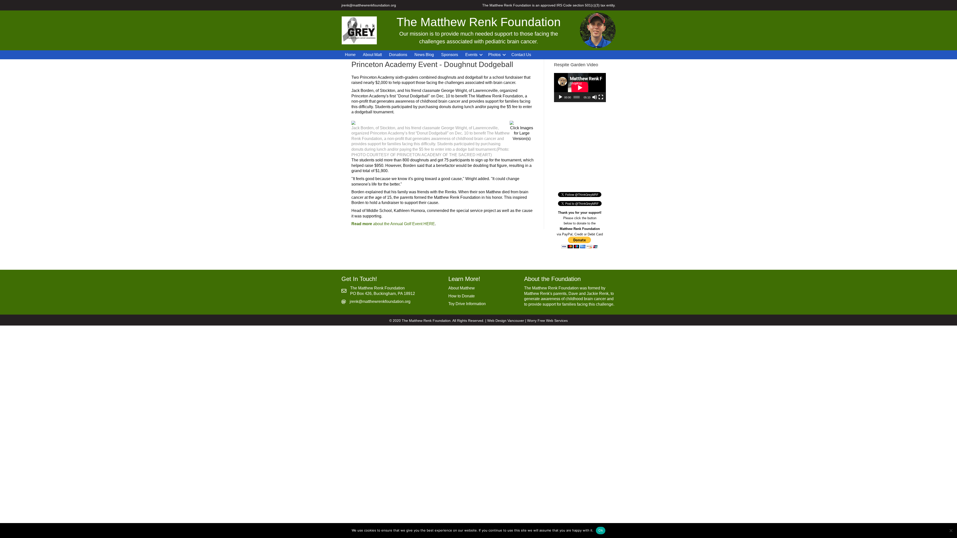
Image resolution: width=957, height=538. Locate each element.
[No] (950, 530)
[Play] (560, 97)
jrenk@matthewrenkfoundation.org (368, 5)
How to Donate (461, 296)
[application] (580, 87)
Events (471, 55)
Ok (600, 530)
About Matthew (461, 288)
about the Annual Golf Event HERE (393, 224)
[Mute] (594, 97)
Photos (494, 55)
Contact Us (521, 55)
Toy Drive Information (467, 304)
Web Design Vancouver (505, 321)
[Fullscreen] (600, 97)
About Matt (372, 55)
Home (350, 55)
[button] (481, 54)
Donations (398, 55)
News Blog (424, 55)
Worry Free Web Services (547, 321)
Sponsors (449, 55)
